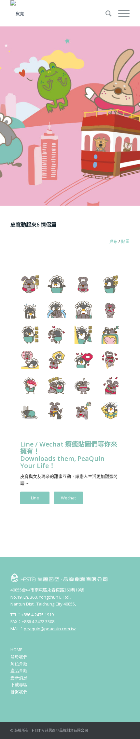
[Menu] (121, 13)
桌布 (113, 241)
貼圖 (125, 241)
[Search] (105, 13)
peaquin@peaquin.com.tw (50, 629)
